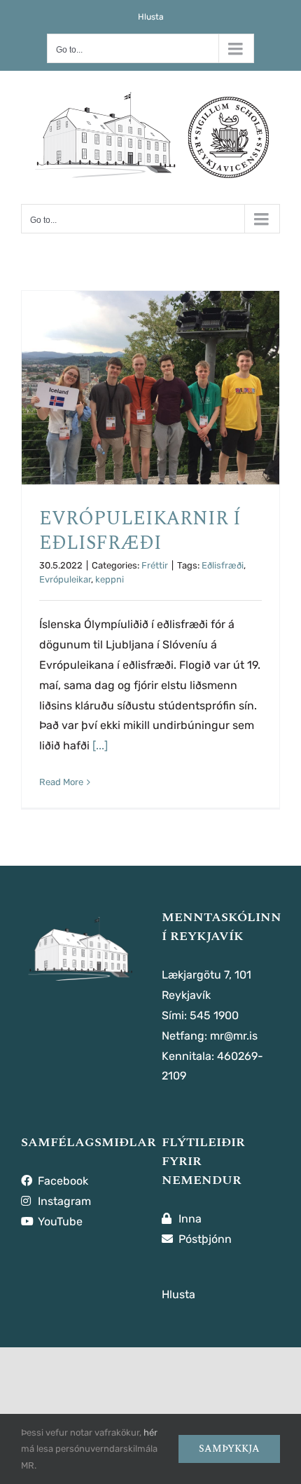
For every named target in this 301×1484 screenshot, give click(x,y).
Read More (61, 782)
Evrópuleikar (65, 579)
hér (151, 1432)
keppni (109, 579)
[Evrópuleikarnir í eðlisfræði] (150, 387)
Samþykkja (229, 1448)
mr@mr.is (234, 1035)
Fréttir (154, 565)
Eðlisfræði (223, 565)
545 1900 (214, 1015)
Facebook (61, 1180)
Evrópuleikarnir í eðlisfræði (140, 530)
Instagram (63, 1201)
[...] (100, 745)
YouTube (59, 1221)
